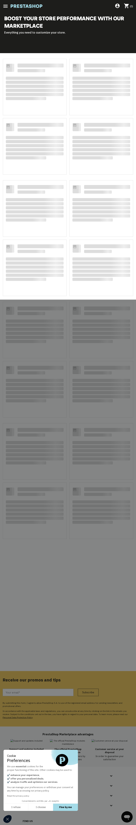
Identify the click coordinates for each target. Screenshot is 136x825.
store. (61, 32)
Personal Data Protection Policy (18, 717)
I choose (41, 807)
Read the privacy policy (18, 795)
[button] (7, 819)
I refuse (16, 807)
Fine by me (65, 807)
